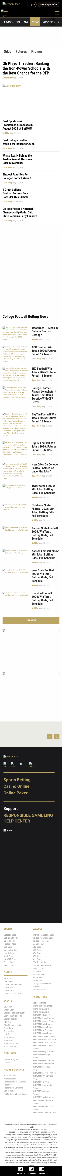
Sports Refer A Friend (42, 1009)
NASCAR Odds (10, 959)
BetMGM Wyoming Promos (44, 1112)
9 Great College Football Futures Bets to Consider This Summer (17, 193)
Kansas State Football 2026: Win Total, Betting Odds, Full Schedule (45, 533)
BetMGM (6, 133)
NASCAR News (39, 974)
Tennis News (38, 980)
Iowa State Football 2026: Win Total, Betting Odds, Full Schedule (43, 576)
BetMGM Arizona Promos (43, 1018)
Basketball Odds (11, 938)
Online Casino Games (13, 984)
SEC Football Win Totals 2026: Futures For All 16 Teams (44, 372)
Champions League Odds (43, 935)
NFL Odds (37, 956)
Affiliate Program (11, 1059)
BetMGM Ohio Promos (42, 1082)
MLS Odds (37, 950)
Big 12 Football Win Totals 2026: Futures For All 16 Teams (44, 446)
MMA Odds (8, 956)
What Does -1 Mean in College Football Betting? (45, 331)
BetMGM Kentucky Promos (44, 1036)
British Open (9, 1010)
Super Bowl (8, 1028)
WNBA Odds (38, 968)
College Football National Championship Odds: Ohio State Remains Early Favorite (20, 212)
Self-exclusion (10, 1091)
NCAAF (35, 21)
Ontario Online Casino (13, 994)
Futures (21, 51)
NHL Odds (37, 959)
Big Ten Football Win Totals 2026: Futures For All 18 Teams (44, 418)
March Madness (10, 1046)
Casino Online (16, 786)
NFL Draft (8, 1022)
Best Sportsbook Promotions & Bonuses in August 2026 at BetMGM (18, 124)
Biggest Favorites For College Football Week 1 (17, 176)
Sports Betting (17, 779)
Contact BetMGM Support (15, 1082)
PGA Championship (12, 1025)
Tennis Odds (9, 965)
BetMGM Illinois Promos (43, 1024)
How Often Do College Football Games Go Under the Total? (45, 468)
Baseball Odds (10, 935)
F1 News (36, 986)
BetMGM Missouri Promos (44, 1061)
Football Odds (10, 944)
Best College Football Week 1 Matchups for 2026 (19, 142)
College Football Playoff (14, 1013)
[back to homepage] (8, 13)
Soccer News (38, 977)
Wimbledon (9, 1037)
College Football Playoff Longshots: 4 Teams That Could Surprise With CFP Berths (44, 395)
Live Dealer (8, 981)
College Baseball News (42, 983)
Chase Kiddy (8, 78)
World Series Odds (11, 1043)
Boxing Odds (9, 941)
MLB (26, 21)
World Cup (8, 1040)
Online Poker (15, 793)
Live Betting (9, 953)
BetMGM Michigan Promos (44, 1051)
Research (8, 1085)
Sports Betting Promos (42, 1006)
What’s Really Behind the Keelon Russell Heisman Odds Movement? (17, 159)
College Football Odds (42, 941)
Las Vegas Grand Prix (13, 1016)
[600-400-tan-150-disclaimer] (31, 690)
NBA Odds (37, 953)
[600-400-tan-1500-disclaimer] (31, 647)
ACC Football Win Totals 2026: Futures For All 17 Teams (44, 350)
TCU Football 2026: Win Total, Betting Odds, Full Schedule (43, 489)
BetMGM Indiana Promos (43, 1027)
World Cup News (40, 990)
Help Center (16, 821)
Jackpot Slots (10, 978)
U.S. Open (8, 1034)
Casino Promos (39, 1003)
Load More (31, 620)
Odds (7, 51)
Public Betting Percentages (15, 1094)
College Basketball (12, 1019)
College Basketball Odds (43, 938)
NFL (18, 21)
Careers (7, 1062)
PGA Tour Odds (39, 962)
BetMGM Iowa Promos (42, 1030)
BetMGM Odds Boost (41, 1015)
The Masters (9, 1031)
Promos (8, 21)
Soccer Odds (9, 962)
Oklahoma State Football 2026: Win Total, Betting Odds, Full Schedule (43, 510)
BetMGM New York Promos (44, 1073)
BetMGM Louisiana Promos (44, 1039)
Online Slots (9, 990)
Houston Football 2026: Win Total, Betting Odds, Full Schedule (42, 598)
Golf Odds (8, 947)
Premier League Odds (42, 965)
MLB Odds (37, 947)
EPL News (37, 971)
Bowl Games (9, 1007)
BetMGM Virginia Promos (43, 1097)
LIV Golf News (39, 944)
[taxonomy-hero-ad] (31, 99)
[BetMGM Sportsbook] (13, 4)
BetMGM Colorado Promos (44, 1021)
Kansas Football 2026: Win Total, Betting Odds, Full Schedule (45, 554)
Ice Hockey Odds (11, 950)
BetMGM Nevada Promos (43, 1064)
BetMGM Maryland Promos (44, 1042)
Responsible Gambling (28, 815)
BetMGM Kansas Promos (43, 1033)
